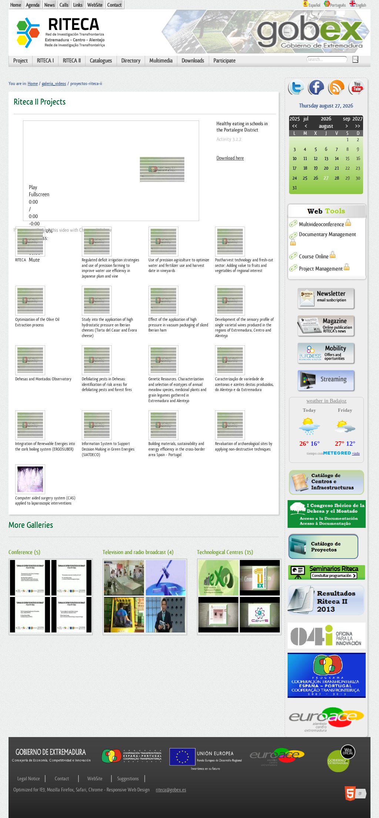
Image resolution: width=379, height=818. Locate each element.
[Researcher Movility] (326, 364)
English (361, 5)
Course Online (314, 256)
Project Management (321, 269)
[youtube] (356, 87)
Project (20, 61)
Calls (64, 5)
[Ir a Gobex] (341, 771)
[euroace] (327, 718)
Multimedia (161, 61)
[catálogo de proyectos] (327, 547)
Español (314, 5)
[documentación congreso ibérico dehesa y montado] (327, 514)
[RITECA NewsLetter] (326, 309)
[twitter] (296, 87)
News (49, 5)
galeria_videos (54, 83)
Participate (224, 61)
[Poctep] (327, 675)
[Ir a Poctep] (131, 762)
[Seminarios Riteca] (327, 572)
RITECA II (72, 61)
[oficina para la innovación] (327, 635)
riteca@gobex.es (171, 789)
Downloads (193, 61)
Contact (114, 5)
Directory (130, 61)
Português (338, 5)
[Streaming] (326, 391)
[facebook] (316, 87)
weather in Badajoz (326, 401)
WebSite (95, 5)
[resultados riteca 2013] (327, 601)
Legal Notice (28, 778)
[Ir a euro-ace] (277, 767)
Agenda (33, 5)
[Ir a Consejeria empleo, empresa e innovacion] (51, 767)
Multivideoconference (321, 224)
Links (78, 5)
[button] (111, 187)
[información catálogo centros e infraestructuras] (327, 482)
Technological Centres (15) (225, 552)
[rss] (336, 87)
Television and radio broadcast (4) (138, 552)
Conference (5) (24, 552)
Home (15, 5)
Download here (230, 158)
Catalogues (101, 61)
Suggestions (128, 778)
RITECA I (45, 61)
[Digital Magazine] (326, 336)
